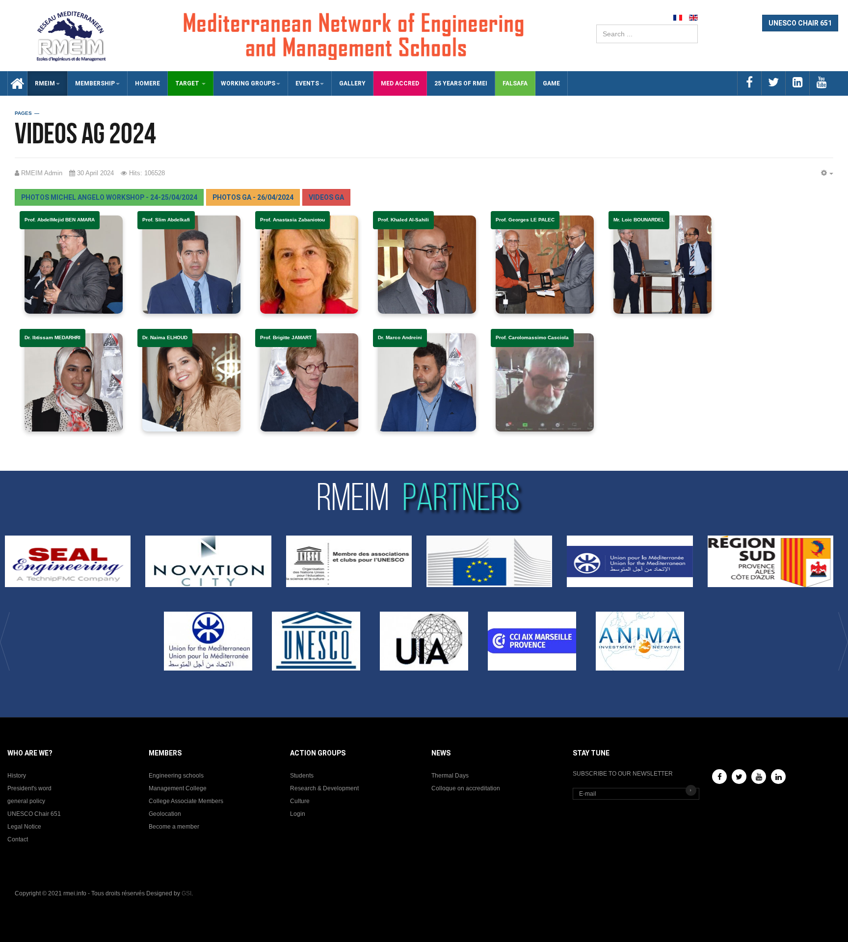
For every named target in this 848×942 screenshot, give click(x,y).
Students (302, 775)
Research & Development (324, 788)
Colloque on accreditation (465, 788)
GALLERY (352, 83)
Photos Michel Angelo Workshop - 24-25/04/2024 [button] (109, 197)
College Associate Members (186, 801)
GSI (186, 893)
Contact (17, 839)
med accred (400, 83)
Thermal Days (450, 775)
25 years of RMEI (460, 83)
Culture (300, 801)
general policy (26, 801)
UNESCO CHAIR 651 (800, 23)
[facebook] (749, 83)
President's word (29, 788)
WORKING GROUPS (248, 83)
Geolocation (165, 813)
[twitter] (773, 83)
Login (297, 813)
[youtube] (821, 83)
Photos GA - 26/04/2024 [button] (252, 197)
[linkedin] (797, 83)
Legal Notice (24, 826)
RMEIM (45, 83)
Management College (178, 788)
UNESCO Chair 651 (34, 813)
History (16, 775)
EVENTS (307, 83)
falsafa (515, 83)
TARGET (188, 83)
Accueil (14, 83)
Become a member (174, 826)
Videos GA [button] (326, 197)
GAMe (551, 83)
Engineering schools (176, 775)
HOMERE (147, 83)
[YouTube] (758, 776)
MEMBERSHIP (95, 83)
